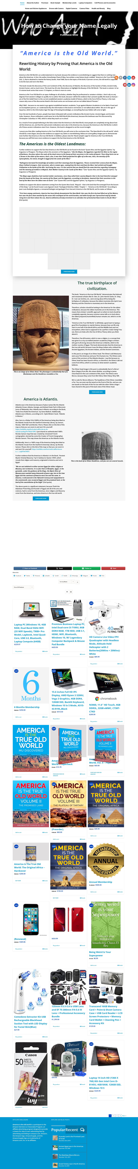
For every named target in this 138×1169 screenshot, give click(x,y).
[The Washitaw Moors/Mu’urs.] (55, 1156)
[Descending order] (77, 582)
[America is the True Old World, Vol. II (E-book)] (31, 798)
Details (46, 651)
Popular (58, 1129)
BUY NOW (18, 881)
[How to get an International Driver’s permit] (69, 30)
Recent (71, 1129)
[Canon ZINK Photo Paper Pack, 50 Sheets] (31, 1065)
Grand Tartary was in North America (72, 1164)
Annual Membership (100, 881)
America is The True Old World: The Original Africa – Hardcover (29, 867)
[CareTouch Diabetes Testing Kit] (68, 1054)
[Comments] (82, 1130)
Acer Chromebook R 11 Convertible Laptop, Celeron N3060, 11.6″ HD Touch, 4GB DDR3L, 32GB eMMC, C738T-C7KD (104, 704)
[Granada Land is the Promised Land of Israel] (55, 1137)
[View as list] (71, 592)
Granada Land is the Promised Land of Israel (71, 1137)
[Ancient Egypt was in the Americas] (55, 1147)
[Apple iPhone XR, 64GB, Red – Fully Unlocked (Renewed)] (68, 915)
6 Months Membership (26, 707)
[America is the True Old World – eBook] (31, 742)
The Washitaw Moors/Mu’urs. (69, 1155)
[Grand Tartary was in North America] (55, 1165)
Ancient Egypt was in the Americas (71, 1146)
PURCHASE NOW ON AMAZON (58, 775)
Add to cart (18, 717)
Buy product (18, 651)
